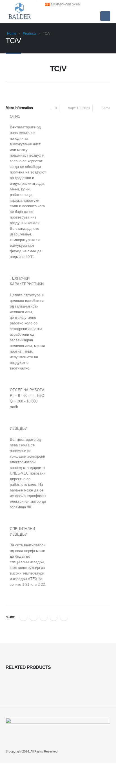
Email (64, 617)
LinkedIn (44, 617)
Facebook (23, 617)
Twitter (33, 617)
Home (11, 33)
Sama (105, 108)
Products (29, 33)
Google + (54, 617)
